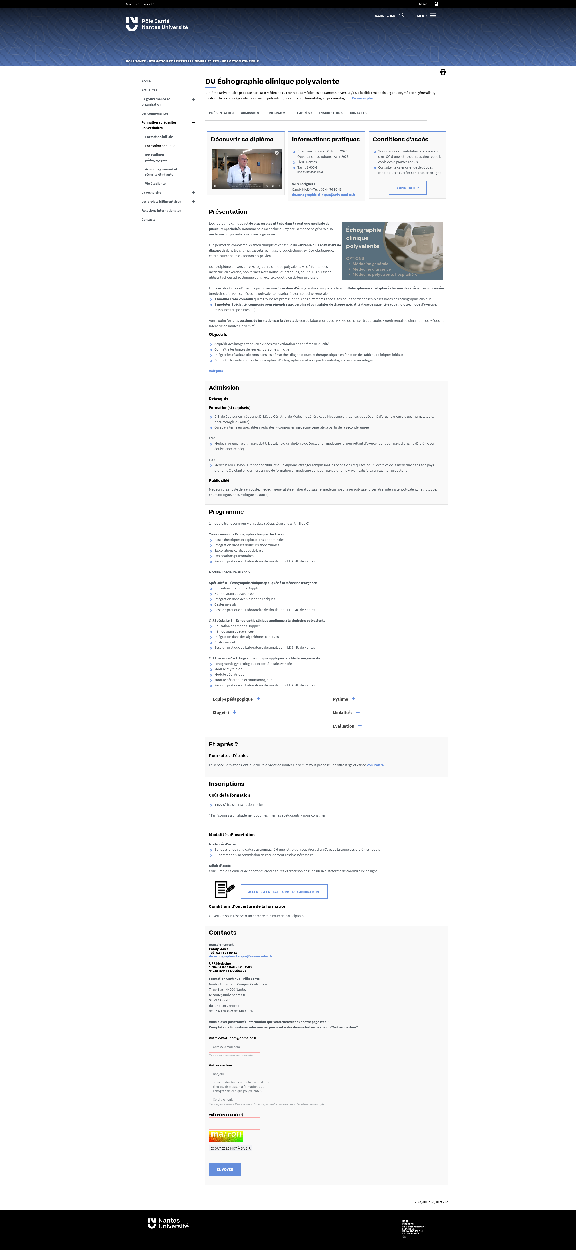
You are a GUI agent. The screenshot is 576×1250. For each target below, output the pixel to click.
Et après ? (303, 113)
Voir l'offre (375, 765)
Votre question (220, 1065)
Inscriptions (331, 113)
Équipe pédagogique (233, 699)
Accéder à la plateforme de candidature (284, 891)
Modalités (342, 712)
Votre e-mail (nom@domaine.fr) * (234, 1038)
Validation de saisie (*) (226, 1114)
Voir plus (216, 370)
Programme (276, 113)
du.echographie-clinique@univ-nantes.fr (323, 194)
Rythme (340, 699)
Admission (250, 113)
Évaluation (343, 726)
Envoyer (225, 1169)
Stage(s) (221, 712)
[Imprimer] (443, 72)
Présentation (221, 113)
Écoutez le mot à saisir (231, 1148)
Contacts (358, 113)
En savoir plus (363, 98)
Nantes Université (140, 4)
